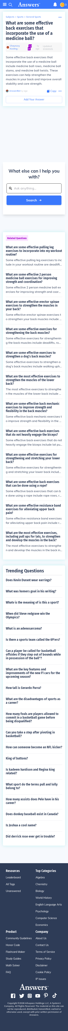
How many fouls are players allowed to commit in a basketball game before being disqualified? (32, 717)
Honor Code (13, 945)
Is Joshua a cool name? (21, 825)
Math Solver (13, 965)
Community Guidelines (19, 938)
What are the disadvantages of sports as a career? (33, 701)
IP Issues (41, 979)
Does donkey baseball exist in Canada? (32, 814)
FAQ (8, 972)
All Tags (10, 884)
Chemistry (41, 884)
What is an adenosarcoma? (24, 628)
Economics (42, 925)
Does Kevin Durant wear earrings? (28, 580)
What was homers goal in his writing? (31, 591)
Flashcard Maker (15, 951)
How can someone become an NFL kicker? (34, 747)
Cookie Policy (43, 972)
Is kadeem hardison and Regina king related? (30, 771)
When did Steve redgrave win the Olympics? (28, 615)
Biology (40, 891)
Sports (20, 16)
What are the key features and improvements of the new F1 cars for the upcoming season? (33, 673)
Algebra (40, 877)
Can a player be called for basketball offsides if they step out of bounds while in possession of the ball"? (33, 654)
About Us (41, 938)
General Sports (33, 16)
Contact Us (42, 945)
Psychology (42, 911)
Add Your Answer (34, 99)
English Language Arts (49, 904)
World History (44, 897)
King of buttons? (17, 758)
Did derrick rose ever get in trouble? (30, 836)
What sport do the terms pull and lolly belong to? (31, 786)
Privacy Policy (43, 958)
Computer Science (46, 918)
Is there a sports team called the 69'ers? (33, 640)
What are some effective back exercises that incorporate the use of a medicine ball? (29, 30)
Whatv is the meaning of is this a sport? (32, 602)
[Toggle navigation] (5, 4)
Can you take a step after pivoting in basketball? (30, 734)
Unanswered (13, 891)
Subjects (10, 16)
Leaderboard (13, 877)
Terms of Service (45, 951)
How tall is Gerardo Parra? (23, 688)
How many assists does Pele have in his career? (32, 801)
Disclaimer (42, 965)
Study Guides (13, 958)
